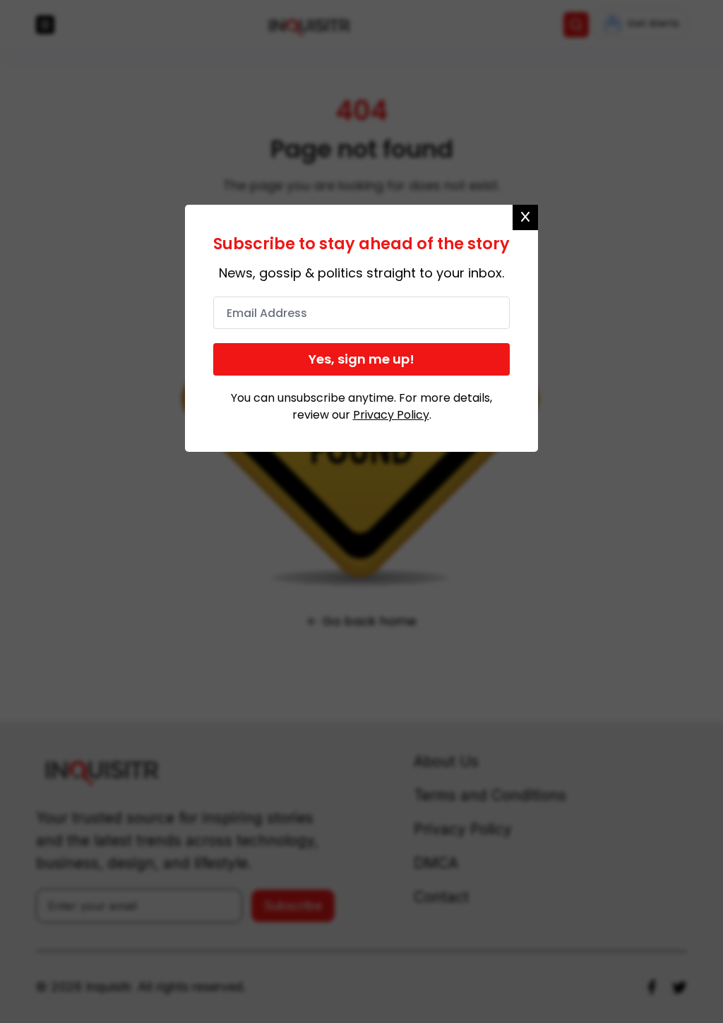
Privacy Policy (391, 415)
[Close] (525, 217)
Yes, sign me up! (361, 359)
